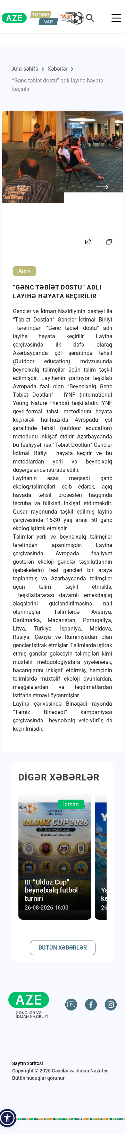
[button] (7, 1118)
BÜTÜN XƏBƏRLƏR (63, 947)
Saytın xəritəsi (27, 1063)
